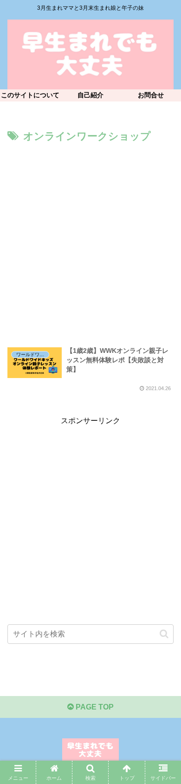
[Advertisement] (90, 241)
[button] (164, 634)
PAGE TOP (94, 707)
